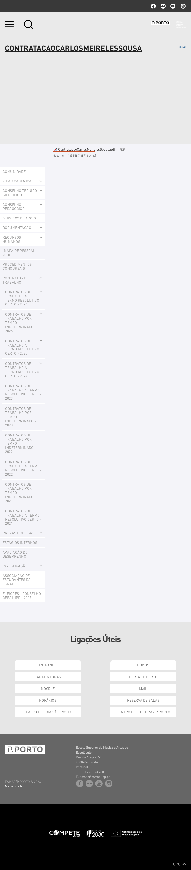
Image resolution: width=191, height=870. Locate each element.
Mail (143, 688)
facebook (153, 6)
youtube (172, 6)
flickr (163, 6)
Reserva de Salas (143, 700)
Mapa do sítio (14, 786)
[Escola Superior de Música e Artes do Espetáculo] (168, 24)
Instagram (182, 6)
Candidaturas (47, 676)
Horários (47, 700)
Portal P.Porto (143, 676)
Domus (143, 664)
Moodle (48, 688)
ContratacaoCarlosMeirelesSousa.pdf (86, 149)
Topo (176, 863)
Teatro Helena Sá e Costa (48, 712)
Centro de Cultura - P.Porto (143, 712)
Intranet (47, 664)
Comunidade (14, 171)
